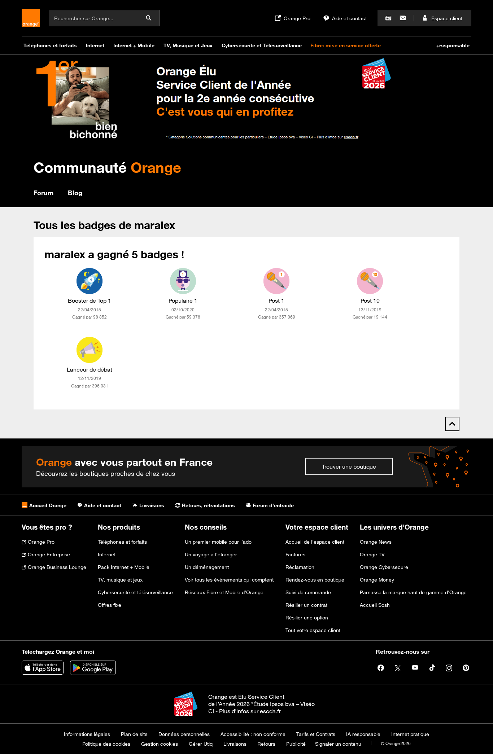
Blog (75, 193)
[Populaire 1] (183, 281)
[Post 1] (276, 281)
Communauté (107, 167)
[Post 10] (370, 281)
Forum (43, 193)
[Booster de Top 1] (89, 281)
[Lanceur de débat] (89, 350)
